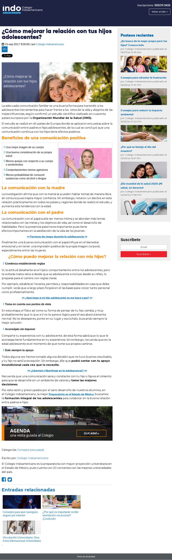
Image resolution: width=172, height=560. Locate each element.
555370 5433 (162, 5)
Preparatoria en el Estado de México (71, 394)
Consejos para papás (30, 449)
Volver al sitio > (160, 11)
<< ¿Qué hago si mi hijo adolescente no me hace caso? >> (57, 298)
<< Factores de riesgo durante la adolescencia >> (57, 236)
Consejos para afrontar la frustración (143, 77)
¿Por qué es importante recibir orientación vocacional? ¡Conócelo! (60, 515)
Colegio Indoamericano (50, 44)
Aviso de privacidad (86, 556)
